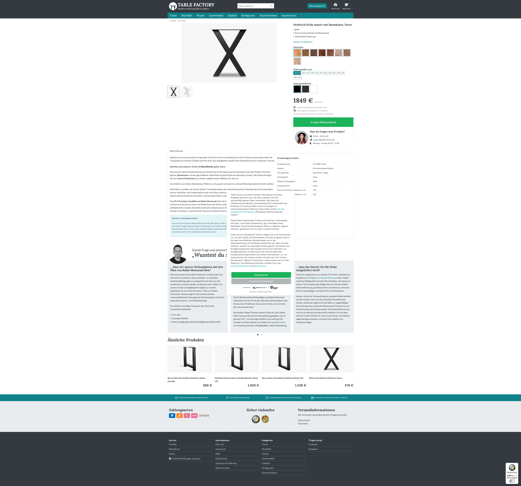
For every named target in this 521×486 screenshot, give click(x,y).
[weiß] (314, 89)
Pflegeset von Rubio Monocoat (322, 277)
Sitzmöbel (186, 15)
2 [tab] (262, 335)
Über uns (219, 444)
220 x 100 (314, 73)
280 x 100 (340, 73)
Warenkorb (174, 449)
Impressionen (289, 15)
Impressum (220, 449)
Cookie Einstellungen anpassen (186, 458)
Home (183, 21)
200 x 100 (305, 73)
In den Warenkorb (323, 123)
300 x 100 (297, 77)
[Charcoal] (314, 53)
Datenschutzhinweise (240, 266)
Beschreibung (176, 151)
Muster (200, 15)
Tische (173, 15)
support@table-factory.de (324, 140)
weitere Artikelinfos (302, 42)
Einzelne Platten (268, 15)
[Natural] (297, 61)
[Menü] (516, 464)
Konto (172, 453)
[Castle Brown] (305, 53)
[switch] (512, 481)
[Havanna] (347, 53)
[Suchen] (272, 5)
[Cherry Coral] (322, 53)
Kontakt (173, 444)
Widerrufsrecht (222, 468)
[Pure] (297, 53)
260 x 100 (331, 73)
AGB (217, 453)
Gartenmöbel (216, 15)
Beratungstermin (317, 5)
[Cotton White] (339, 53)
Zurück (173, 21)
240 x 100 (323, 73)
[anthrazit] (305, 89)
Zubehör (232, 15)
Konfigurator (248, 15)
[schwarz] (297, 89)
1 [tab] (258, 335)
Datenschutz (221, 458)
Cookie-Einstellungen (261, 281)
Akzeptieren (261, 274)
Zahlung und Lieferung (225, 463)
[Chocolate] (330, 53)
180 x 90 (297, 73)
